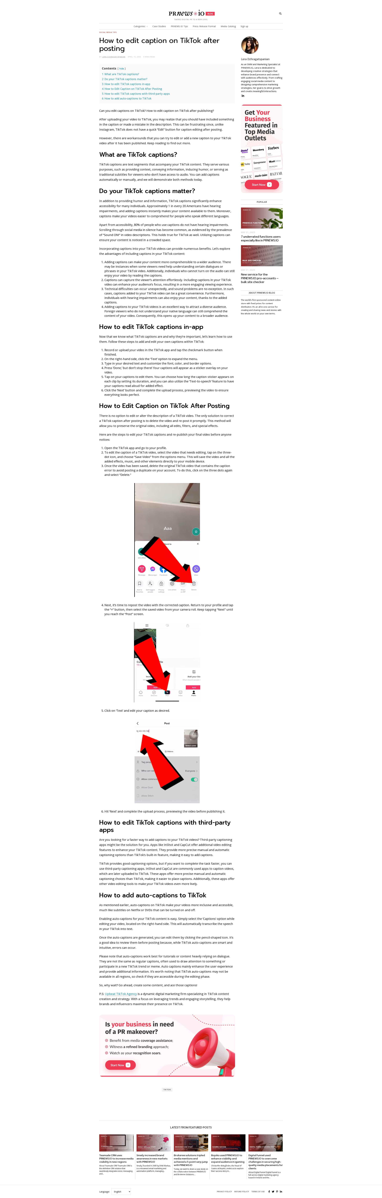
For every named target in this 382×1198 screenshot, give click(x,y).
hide (121, 68)
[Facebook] (269, 1191)
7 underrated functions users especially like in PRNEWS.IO (261, 239)
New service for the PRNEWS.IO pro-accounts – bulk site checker (259, 278)
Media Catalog (228, 26)
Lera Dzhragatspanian (255, 59)
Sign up (244, 26)
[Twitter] (273, 1191)
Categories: (140, 26)
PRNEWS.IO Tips (179, 26)
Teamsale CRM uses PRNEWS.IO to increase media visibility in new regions (116, 1158)
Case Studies (159, 26)
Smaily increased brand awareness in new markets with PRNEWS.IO (152, 1158)
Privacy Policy (224, 1191)
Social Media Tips (108, 32)
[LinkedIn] (281, 1191)
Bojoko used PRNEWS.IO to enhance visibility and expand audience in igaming (227, 1158)
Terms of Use (258, 1191)
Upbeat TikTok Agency (121, 994)
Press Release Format (204, 26)
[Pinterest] (277, 1191)
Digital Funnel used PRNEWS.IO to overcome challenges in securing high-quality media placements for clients (265, 1161)
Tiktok (167, 1089)
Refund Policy (241, 1191)
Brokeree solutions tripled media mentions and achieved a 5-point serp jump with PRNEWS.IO (191, 1160)
